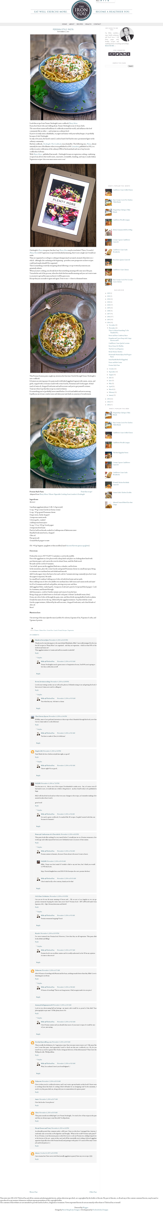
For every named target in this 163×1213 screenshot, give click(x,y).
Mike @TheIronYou (47, 661)
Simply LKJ (39, 751)
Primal (60, 630)
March (111, 389)
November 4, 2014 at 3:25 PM (52, 751)
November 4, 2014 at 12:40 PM (58, 640)
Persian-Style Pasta (114, 365)
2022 (108, 299)
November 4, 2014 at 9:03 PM (59, 896)
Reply (37, 653)
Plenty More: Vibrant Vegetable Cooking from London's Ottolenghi (62, 494)
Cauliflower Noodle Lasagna (121, 220)
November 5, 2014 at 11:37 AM (48, 1099)
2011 (108, 405)
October (111, 369)
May (110, 383)
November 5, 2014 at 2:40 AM (62, 1005)
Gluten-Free (42, 630)
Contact (97, 24)
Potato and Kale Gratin (115, 362)
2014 (108, 322)
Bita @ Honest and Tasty (43, 1128)
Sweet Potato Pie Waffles (116, 346)
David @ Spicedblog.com (43, 1042)
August (111, 375)
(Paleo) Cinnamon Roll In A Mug (122, 230)
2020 (108, 305)
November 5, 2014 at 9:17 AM (66, 950)
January (111, 395)
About (71, 24)
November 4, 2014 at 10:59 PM (50, 933)
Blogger (85, 1208)
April (110, 386)
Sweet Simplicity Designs (71, 1210)
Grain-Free (50, 630)
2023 (108, 296)
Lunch (55, 630)
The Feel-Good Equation (116, 349)
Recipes (80, 24)
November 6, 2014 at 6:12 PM (60, 1128)
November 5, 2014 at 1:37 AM (51, 970)
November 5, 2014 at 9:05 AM (66, 661)
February (111, 392)
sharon (37, 1153)
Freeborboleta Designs (100, 1210)
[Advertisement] (119, 97)
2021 (108, 302)
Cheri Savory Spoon (41, 716)
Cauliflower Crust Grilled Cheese (123, 190)
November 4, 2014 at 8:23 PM (70, 834)
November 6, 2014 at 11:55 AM (48, 1113)
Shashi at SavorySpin (42, 640)
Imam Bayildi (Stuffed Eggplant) (118, 360)
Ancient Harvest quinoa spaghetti (77, 546)
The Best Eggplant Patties (120, 453)
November (112, 328)
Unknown (38, 970)
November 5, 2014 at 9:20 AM (66, 1022)
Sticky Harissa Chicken (115, 352)
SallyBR (38, 783)
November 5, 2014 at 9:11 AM (66, 814)
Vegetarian (71, 630)
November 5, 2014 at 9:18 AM (66, 987)
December (112, 325)
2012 (108, 402)
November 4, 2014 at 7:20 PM (50, 783)
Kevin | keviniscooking (42, 682)
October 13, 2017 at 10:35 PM (49, 1153)
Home (64, 24)
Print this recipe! (86, 492)
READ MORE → (110, 46)
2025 (108, 293)
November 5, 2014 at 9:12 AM (66, 851)
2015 (108, 320)
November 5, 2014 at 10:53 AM (51, 1081)
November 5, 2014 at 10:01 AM (56, 861)
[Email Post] (31, 628)
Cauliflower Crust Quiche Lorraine (119, 343)
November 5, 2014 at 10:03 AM (66, 878)
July (110, 378)
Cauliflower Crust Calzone (121, 270)
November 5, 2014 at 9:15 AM (66, 915)
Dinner (36, 630)
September (112, 372)
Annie (37, 1099)
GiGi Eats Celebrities (42, 896)
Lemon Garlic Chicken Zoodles (122, 492)
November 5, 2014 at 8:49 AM (61, 1042)
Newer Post (33, 1192)
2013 (108, 399)
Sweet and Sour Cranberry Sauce (118, 335)
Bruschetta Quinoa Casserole (121, 260)
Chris (37, 1113)
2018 (108, 311)
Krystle (37, 933)
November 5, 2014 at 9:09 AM (66, 698)
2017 (108, 314)
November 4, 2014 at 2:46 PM (58, 716)
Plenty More (73, 123)
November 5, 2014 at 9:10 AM (66, 733)
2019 (108, 308)
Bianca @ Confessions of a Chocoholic (47, 834)
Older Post (93, 1192)
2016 (108, 317)
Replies (39, 658)
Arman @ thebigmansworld (44, 1005)
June (110, 381)
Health (88, 24)
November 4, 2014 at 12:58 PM (60, 682)
